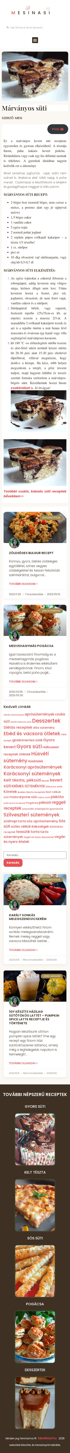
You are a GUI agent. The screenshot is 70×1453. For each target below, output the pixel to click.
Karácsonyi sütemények (32, 773)
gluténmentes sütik (27, 740)
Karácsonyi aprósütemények (33, 767)
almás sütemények (14, 714)
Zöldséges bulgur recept (31, 553)
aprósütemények (39, 714)
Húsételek (35, 761)
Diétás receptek (18, 727)
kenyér (45, 780)
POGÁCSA (35, 1304)
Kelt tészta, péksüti (22, 780)
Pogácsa (32, 803)
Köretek (10, 791)
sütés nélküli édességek (30, 826)
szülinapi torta (15, 821)
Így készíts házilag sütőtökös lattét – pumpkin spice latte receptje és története (34, 1017)
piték (6, 803)
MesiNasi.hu (47, 1438)
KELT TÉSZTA (35, 1172)
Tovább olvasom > (23, 584)
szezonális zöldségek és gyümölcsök (42, 808)
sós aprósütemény (42, 821)
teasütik (23, 831)
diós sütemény (44, 728)
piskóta (57, 796)
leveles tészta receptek (31, 792)
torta (35, 831)
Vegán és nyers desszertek (39, 837)
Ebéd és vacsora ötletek (32, 733)
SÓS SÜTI (35, 1238)
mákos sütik (44, 797)
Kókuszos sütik (54, 786)
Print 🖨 (58, 129)
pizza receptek (17, 803)
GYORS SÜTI (35, 1106)
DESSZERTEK (35, 1369)
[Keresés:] (35, 855)
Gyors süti (29, 746)
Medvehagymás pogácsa (31, 646)
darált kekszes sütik (20, 721)
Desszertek (46, 720)
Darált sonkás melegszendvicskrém (27, 917)
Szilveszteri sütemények (31, 815)
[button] (35, 40)
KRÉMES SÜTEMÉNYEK (28, 786)
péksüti (45, 802)
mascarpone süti (23, 797)
